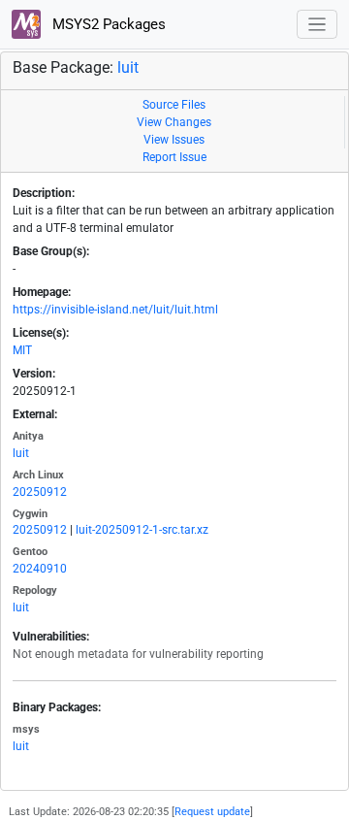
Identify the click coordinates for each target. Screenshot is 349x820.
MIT (22, 350)
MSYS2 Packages (107, 24)
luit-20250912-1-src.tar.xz (142, 530)
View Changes (174, 122)
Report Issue (174, 157)
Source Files (174, 105)
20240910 (40, 568)
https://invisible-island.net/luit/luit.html (115, 309)
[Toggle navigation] (317, 25)
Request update (212, 811)
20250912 (40, 492)
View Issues (174, 140)
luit (128, 67)
